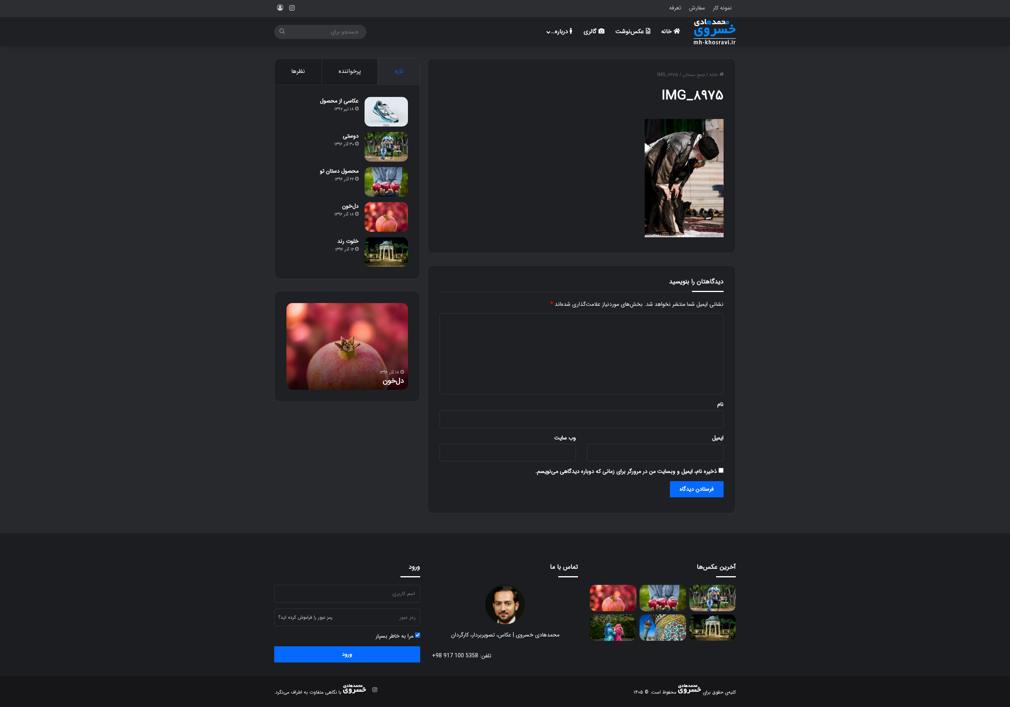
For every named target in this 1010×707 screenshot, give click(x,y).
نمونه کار (722, 8)
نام (720, 404)
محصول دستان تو (339, 171)
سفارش (697, 8)
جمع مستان (694, 74)
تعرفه (675, 8)
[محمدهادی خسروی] (715, 32)
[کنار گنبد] (663, 627)
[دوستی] (386, 147)
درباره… (560, 31)
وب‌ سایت (565, 438)
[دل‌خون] (386, 217)
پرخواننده (350, 71)
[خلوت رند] (386, 252)
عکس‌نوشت (630, 31)
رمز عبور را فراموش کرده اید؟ (305, 617)
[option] (347, 346)
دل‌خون (350, 206)
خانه (667, 31)
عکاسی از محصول (339, 101)
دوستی (351, 136)
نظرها (298, 71)
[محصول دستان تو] (386, 182)
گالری (591, 31)
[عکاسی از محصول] (386, 112)
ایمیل (718, 438)
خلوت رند (348, 241)
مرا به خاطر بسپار (395, 636)
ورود (347, 654)
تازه (399, 71)
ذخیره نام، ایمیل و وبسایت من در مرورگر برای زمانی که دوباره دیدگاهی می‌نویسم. (626, 471)
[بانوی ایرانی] (613, 627)
